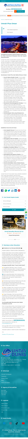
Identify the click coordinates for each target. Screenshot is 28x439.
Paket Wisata (4, 405)
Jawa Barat (3, 390)
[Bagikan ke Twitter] (9, 191)
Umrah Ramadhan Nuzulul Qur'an (14, 231)
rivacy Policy (5, 378)
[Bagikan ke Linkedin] (15, 191)
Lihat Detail (15, 222)
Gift (2, 412)
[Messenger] (26, 218)
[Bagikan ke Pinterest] (19, 191)
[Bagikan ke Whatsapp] (5, 191)
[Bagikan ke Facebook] (2, 191)
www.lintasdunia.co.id (7, 323)
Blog (2, 380)
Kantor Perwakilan (5, 382)
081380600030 (16, 9)
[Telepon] (26, 215)
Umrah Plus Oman (9, 24)
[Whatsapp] (26, 212)
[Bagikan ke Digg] (12, 191)
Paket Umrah (4, 403)
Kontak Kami (21, 11)
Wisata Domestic (5, 407)
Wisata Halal (4, 410)
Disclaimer (3, 376)
